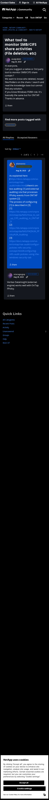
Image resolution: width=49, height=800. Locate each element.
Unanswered (24, 331)
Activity (6, 327)
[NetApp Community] (17, 9)
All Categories (9, 319)
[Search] (44, 9)
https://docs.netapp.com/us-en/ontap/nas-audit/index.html (24, 182)
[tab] (8, 137)
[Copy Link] (24, 62)
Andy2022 (16, 59)
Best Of (6, 342)
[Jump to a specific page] (42, 155)
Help (5, 339)
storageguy (19, 274)
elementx (20, 164)
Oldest (16, 149)
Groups (6, 335)
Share (8, 105)
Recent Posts (8, 323)
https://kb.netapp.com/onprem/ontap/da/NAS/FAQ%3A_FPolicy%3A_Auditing (24, 231)
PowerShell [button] (10, 125)
